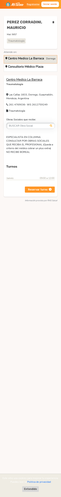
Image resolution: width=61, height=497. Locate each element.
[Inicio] (15, 4)
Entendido (30, 489)
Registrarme (33, 4)
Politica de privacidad (39, 482)
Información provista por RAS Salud (41, 200)
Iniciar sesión (50, 4)
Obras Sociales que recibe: (21, 119)
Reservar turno (38, 189)
